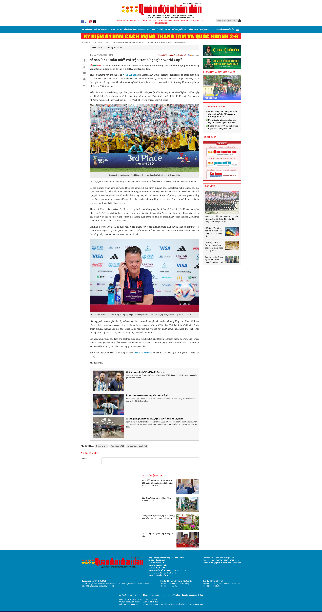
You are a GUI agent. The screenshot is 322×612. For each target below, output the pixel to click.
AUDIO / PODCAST (216, 106)
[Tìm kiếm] (239, 20)
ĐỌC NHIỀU (210, 186)
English (184, 20)
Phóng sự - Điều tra (179, 29)
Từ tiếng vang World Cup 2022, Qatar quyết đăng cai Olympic (154, 419)
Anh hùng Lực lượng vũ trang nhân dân (219, 29)
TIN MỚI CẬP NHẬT (152, 475)
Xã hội (161, 29)
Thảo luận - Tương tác (170, 595)
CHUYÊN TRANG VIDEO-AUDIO (219, 72)
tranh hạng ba (102, 446)
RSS (201, 595)
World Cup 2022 (98, 47)
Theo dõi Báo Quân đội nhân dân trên (172, 55)
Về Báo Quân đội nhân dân (129, 595)
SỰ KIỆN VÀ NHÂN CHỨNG (168, 20)
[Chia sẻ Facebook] (84, 60)
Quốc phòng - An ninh (101, 29)
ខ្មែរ (203, 20)
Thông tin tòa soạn (151, 595)
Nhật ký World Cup (114, 47)
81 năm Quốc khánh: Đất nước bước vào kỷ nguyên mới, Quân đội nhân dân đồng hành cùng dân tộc (221, 219)
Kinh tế (154, 29)
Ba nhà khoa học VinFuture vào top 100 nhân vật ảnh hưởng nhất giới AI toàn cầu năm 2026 (157, 483)
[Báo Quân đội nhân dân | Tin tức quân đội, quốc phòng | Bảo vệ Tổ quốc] (161, 10)
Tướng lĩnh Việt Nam (195, 29)
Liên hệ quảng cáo (189, 595)
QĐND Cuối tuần (149, 20)
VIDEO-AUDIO (122, 20)
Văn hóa (167, 29)
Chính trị (88, 29)
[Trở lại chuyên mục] (84, 85)
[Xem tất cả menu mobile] (237, 29)
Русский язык (161, 23)
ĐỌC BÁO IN (134, 20)
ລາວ (198, 20)
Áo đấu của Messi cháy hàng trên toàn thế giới (147, 395)
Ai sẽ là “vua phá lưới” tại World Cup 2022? (146, 372)
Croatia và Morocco (143, 353)
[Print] (84, 79)
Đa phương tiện (116, 29)
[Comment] (84, 73)
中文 (192, 20)
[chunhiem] (222, 63)
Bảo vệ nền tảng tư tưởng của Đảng (137, 29)
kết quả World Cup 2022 (137, 446)
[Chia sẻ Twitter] (84, 66)
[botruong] (222, 50)
